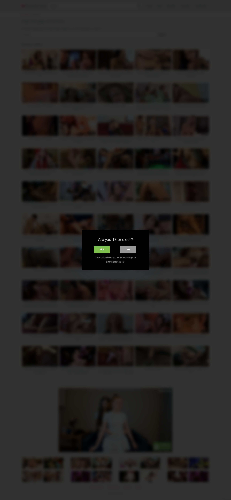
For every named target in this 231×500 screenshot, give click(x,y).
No (128, 249)
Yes (102, 249)
